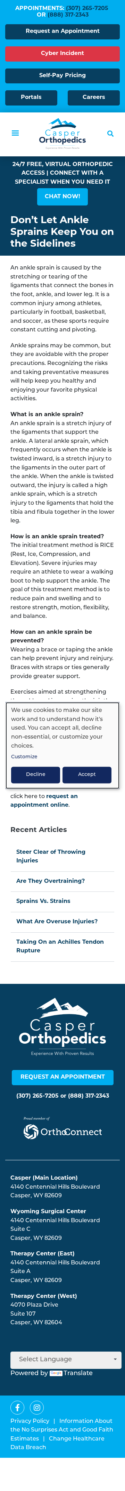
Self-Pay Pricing (62, 76)
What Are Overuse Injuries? (57, 922)
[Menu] (15, 134)
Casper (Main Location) (44, 1178)
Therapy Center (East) (42, 1254)
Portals (31, 97)
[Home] (62, 133)
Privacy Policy (29, 1421)
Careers (94, 97)
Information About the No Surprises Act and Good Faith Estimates (61, 1430)
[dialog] (62, 745)
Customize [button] (24, 757)
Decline (35, 775)
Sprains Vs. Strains (43, 901)
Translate (78, 1374)
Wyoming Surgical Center (48, 1212)
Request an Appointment (63, 31)
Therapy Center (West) (43, 1296)
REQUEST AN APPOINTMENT (62, 1077)
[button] (62, 196)
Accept (87, 775)
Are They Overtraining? (50, 881)
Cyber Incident (62, 53)
